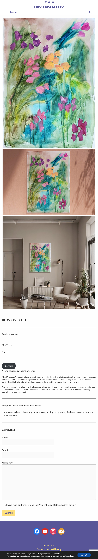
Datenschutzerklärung (49, 549)
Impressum (49, 545)
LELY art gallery (49, 7)
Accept (84, 555)
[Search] (90, 12)
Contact (9, 365)
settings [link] (70, 556)
